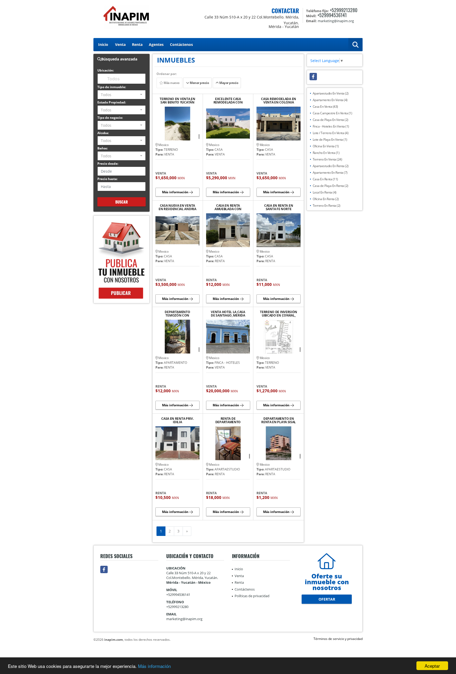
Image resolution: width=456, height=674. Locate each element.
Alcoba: (103, 133)
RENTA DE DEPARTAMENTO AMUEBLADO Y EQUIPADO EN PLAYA (228, 420)
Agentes (156, 44)
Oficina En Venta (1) (326, 146)
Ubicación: (105, 70)
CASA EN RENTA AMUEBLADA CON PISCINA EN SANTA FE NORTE (228, 207)
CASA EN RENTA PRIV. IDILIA (177, 420)
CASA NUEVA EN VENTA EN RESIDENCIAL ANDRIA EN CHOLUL (177, 207)
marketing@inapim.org (184, 618)
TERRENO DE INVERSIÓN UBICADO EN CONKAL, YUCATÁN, (278, 313)
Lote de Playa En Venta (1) (330, 139)
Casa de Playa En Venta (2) (330, 119)
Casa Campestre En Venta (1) (332, 113)
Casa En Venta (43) (325, 106)
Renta (137, 44)
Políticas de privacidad (252, 595)
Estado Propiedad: (111, 102)
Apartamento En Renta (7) (330, 172)
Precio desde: (107, 163)
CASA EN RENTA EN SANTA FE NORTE (278, 207)
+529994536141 (332, 15)
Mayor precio (228, 83)
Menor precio (199, 83)
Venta (120, 44)
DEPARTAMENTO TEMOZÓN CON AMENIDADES (177, 313)
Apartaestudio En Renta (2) (331, 166)
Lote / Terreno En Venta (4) (331, 133)
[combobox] (121, 94)
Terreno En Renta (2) (326, 205)
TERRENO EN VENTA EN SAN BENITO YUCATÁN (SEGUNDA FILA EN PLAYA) (177, 100)
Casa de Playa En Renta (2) (330, 185)
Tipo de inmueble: (111, 87)
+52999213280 (343, 10)
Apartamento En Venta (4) (330, 100)
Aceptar (432, 665)
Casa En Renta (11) (325, 179)
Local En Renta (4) (324, 192)
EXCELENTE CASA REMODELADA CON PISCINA (228, 100)
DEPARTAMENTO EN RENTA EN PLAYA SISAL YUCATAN (278, 420)
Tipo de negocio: (110, 117)
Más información (154, 666)
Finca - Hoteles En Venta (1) (331, 126)
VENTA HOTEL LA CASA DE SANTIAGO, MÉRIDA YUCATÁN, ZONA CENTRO (228, 313)
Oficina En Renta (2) (326, 199)
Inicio (103, 44)
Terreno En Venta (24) (327, 159)
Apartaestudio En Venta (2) (331, 93)
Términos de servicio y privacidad (338, 639)
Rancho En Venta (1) (326, 152)
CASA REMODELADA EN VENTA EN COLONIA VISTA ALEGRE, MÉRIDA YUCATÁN (278, 100)
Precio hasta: (107, 179)
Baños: (102, 148)
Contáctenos (181, 44)
